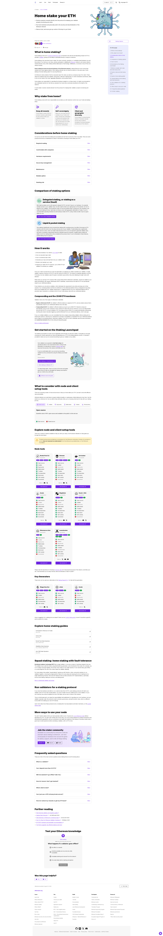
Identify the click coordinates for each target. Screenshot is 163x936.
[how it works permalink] (34, 248)
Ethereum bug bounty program (97, 909)
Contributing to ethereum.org (97, 904)
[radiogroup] (63, 853)
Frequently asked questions (118, 89)
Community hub (94, 897)
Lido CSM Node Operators (47, 651)
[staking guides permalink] (34, 626)
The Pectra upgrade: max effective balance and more (49, 824)
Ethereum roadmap (114, 899)
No (45, 879)
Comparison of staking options (118, 59)
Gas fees (36, 911)
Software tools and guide (47, 375)
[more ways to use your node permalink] (34, 712)
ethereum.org (38, 890)
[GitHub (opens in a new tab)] (76, 928)
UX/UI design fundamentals (78, 914)
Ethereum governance (115, 911)
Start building (75, 904)
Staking (37, 9)
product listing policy (71, 617)
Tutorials (74, 899)
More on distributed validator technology (44, 680)
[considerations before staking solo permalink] (34, 133)
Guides (55, 897)
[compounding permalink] (34, 296)
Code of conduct (73, 931)
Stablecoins (56, 906)
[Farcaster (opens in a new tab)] (80, 928)
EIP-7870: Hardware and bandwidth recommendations (50, 822)
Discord (50, 743)
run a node (55, 252)
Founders (74, 919)
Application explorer (58, 904)
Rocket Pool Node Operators (48, 641)
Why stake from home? (117, 53)
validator (42, 57)
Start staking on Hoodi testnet (47, 361)
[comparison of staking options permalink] (34, 190)
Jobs (79, 931)
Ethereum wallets (38, 904)
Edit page (45, 47)
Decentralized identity (58, 918)
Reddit (58, 743)
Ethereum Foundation (95, 911)
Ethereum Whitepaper (115, 897)
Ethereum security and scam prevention (43, 916)
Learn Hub (37, 897)
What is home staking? (116, 50)
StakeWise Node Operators (47, 646)
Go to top (125, 886)
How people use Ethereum (40, 921)
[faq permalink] (34, 753)
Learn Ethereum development (79, 906)
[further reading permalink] (34, 809)
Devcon (93, 919)
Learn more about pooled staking (46, 238)
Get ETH (55, 902)
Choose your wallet (58, 899)
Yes (38, 879)
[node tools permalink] (34, 449)
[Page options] (41, 47)
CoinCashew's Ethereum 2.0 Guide (49, 630)
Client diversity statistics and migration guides (47, 813)
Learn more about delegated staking (46, 216)
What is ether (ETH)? (39, 902)
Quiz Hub (37, 919)
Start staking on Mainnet (46, 365)
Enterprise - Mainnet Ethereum (79, 916)
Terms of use (91, 931)
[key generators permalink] (34, 576)
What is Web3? (38, 906)
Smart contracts (38, 909)
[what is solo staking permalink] (34, 52)
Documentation (76, 902)
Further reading (115, 91)
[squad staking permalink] (34, 660)
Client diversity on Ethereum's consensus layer (48, 817)
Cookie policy (98, 931)
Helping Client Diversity (42, 815)
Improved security (114, 902)
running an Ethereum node (54, 55)
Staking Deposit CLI (63, 580)
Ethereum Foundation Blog (97, 914)
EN (124, 2)
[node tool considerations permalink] (34, 387)
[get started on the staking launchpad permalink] (34, 330)
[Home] (35, 2)
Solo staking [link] (43, 9)
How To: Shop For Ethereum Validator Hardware (48, 820)
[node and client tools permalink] (34, 429)
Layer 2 (55, 923)
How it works (114, 61)
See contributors (47, 43)
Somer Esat (44, 635)
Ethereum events (95, 902)
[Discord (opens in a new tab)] (86, 928)
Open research (113, 906)
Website (41, 743)
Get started (45, 487)
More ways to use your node (119, 86)
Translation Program (95, 906)
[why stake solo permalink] (34, 96)
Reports (112, 914)
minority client (59, 346)
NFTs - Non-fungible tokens (59, 909)
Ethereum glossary (38, 924)
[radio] (63, 847)
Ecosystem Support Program (97, 916)
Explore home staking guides (118, 76)
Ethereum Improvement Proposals (117, 909)
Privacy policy (84, 931)
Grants (74, 909)
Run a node (37, 914)
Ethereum (73, 62)
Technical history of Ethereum (116, 904)
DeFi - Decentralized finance (60, 911)
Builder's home (76, 897)
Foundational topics (77, 911)
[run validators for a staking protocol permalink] (34, 687)
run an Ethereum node (78, 716)
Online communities (95, 899)
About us (56, 931)
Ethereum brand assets (64, 931)
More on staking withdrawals (42, 323)
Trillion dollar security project (116, 916)
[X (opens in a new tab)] (83, 928)
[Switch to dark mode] (116, 2)
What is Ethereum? (38, 899)
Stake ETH (56, 920)
